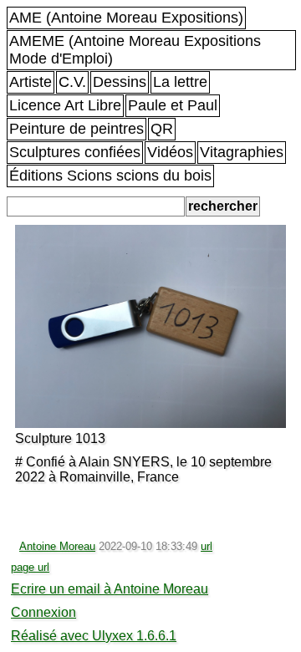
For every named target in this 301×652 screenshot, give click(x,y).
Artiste (30, 82)
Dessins (119, 82)
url (206, 546)
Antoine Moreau (57, 546)
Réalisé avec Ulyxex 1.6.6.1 (93, 636)
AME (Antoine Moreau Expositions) (126, 17)
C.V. (72, 82)
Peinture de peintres (76, 128)
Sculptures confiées (74, 152)
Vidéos (170, 152)
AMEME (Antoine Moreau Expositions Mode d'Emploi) (135, 50)
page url (30, 567)
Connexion (43, 612)
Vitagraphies (241, 152)
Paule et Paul (172, 105)
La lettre (180, 82)
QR (161, 128)
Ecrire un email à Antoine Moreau (109, 589)
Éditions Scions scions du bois (110, 175)
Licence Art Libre (65, 105)
